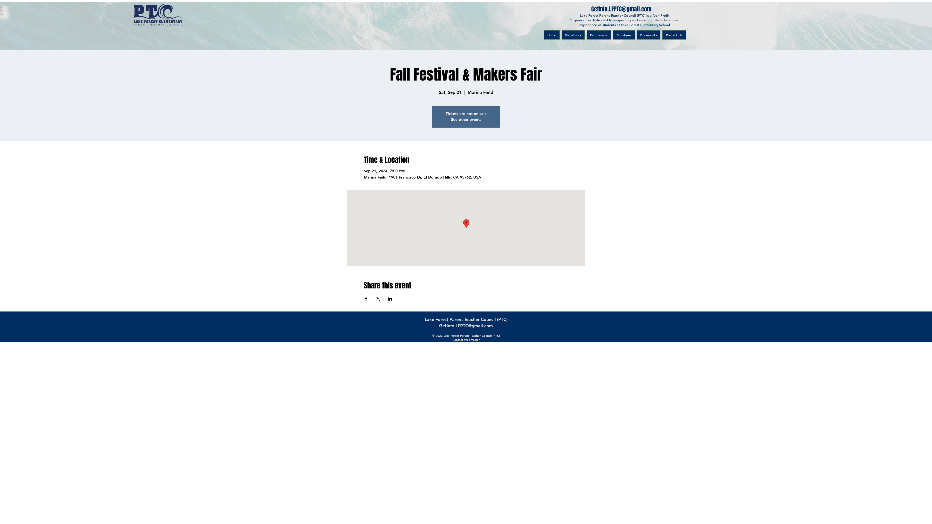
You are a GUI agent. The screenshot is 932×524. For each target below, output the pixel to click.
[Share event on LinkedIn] (390, 299)
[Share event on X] (378, 299)
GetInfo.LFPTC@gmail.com (466, 325)
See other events (466, 119)
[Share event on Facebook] (366, 299)
